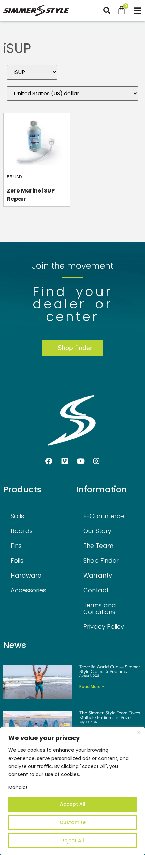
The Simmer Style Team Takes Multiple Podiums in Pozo (109, 715)
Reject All (72, 840)
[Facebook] (49, 461)
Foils (17, 560)
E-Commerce (103, 516)
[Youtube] (81, 461)
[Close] (138, 733)
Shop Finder (101, 560)
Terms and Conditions (99, 608)
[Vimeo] (65, 461)
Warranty (97, 575)
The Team (98, 545)
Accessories (28, 590)
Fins (16, 545)
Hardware (26, 575)
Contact (96, 590)
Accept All (72, 804)
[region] (72, 791)
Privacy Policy (103, 626)
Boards (22, 531)
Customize (73, 822)
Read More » (91, 686)
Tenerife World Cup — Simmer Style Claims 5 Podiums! (109, 669)
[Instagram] (96, 461)
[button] (110, 10)
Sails (17, 516)
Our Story (97, 531)
